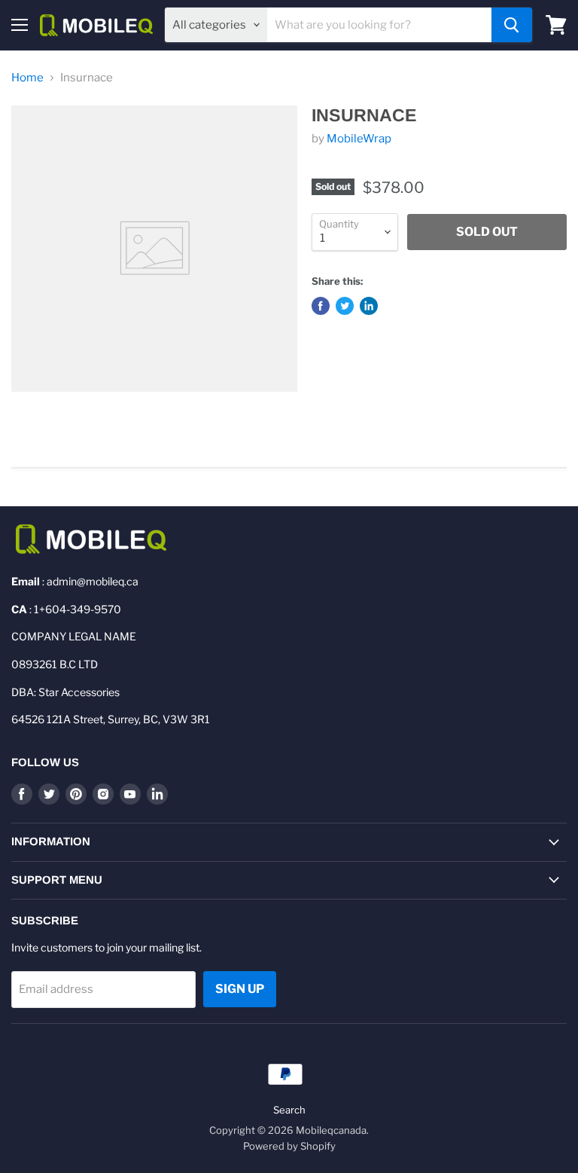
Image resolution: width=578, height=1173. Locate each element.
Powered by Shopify (289, 1146)
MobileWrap (359, 138)
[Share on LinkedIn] (369, 306)
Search (289, 1110)
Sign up (239, 989)
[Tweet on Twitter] (345, 306)
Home (27, 78)
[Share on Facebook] (321, 306)
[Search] (511, 25)
